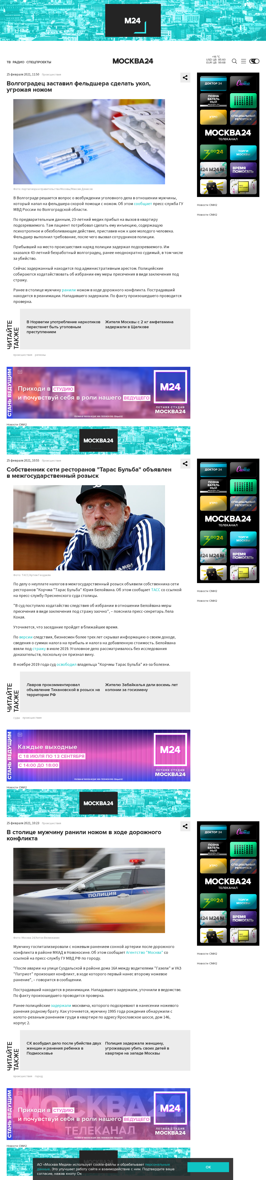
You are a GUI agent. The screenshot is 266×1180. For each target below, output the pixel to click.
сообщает (143, 204)
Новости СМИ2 (17, 424)
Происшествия (51, 75)
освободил (66, 664)
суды (16, 717)
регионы (40, 355)
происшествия (22, 355)
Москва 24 (133, 61)
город (39, 1076)
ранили (69, 290)
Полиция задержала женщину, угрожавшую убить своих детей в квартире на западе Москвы (137, 1048)
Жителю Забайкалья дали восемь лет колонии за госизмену (141, 687)
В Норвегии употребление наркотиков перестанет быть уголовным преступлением (63, 327)
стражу (39, 649)
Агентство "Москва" (144, 952)
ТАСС (155, 590)
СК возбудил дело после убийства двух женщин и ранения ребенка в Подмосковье (64, 1048)
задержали (61, 1006)
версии (26, 637)
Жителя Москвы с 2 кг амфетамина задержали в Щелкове (139, 324)
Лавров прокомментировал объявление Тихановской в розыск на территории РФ (63, 689)
